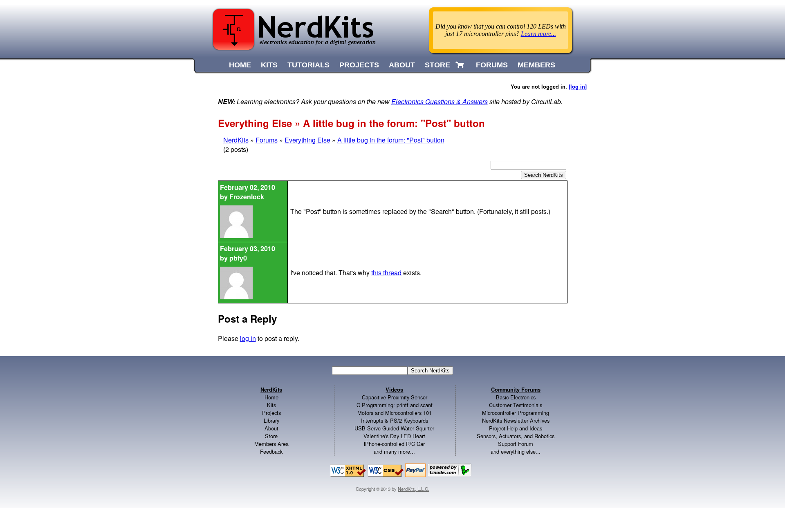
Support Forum (515, 444)
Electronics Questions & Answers (439, 101)
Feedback (271, 451)
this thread (386, 272)
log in (248, 338)
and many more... (394, 451)
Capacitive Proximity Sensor (394, 397)
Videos (394, 389)
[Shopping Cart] (460, 65)
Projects (271, 413)
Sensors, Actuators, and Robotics (515, 436)
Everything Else (307, 140)
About (271, 428)
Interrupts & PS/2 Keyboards (394, 420)
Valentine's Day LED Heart (394, 436)
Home (271, 397)
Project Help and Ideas (515, 428)
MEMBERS (536, 65)
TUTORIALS (308, 65)
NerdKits (236, 140)
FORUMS (492, 65)
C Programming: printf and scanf (395, 405)
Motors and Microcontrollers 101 (394, 413)
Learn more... (538, 33)
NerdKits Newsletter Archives (516, 420)
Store (271, 436)
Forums (267, 140)
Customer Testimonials (515, 405)
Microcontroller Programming (515, 413)
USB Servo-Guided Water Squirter (394, 428)
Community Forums (516, 389)
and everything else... (516, 451)
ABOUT (402, 65)
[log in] (578, 86)
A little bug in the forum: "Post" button (390, 140)
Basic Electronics (516, 397)
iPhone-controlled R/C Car (394, 444)
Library (271, 420)
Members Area (271, 444)
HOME (240, 65)
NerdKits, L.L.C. (413, 489)
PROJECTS (359, 65)
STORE (437, 65)
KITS (269, 65)
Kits (271, 405)
